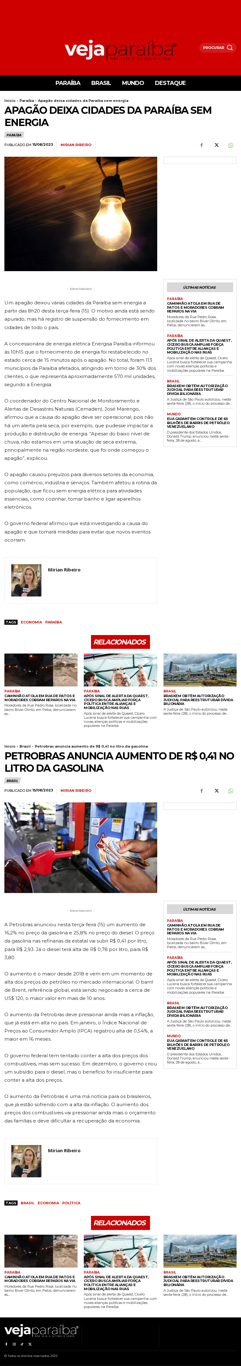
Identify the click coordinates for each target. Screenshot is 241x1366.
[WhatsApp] (230, 145)
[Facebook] (201, 145)
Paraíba (26, 100)
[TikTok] (22, 1343)
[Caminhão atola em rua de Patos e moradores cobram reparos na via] (41, 670)
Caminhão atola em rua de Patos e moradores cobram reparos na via (195, 307)
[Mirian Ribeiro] (26, 580)
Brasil (173, 381)
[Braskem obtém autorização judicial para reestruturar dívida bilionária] (200, 670)
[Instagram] (14, 1343)
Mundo (174, 414)
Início (9, 100)
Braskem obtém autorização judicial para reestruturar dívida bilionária (197, 390)
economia (31, 622)
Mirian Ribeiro (76, 145)
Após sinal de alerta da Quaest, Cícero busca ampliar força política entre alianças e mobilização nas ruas (199, 346)
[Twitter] (216, 145)
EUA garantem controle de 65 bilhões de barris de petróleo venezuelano (198, 423)
